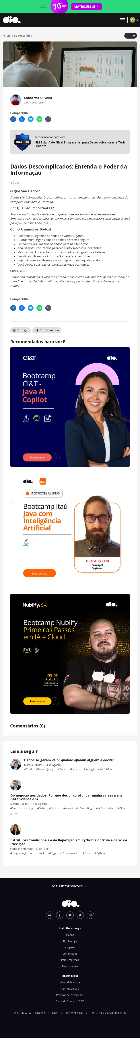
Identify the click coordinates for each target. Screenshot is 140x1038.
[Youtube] (70, 915)
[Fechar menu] (122, 20)
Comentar (52, 330)
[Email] (48, 119)
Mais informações (67, 886)
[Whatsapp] (39, 119)
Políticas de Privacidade (70, 995)
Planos (70, 935)
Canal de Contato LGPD (70, 1001)
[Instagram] (90, 915)
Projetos (70, 947)
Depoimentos (70, 966)
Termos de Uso (70, 988)
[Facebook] (22, 119)
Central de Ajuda (70, 982)
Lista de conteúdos (19, 35)
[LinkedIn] (13, 119)
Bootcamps (70, 941)
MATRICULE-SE (84, 7)
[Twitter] (31, 119)
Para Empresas (70, 960)
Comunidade (70, 953)
